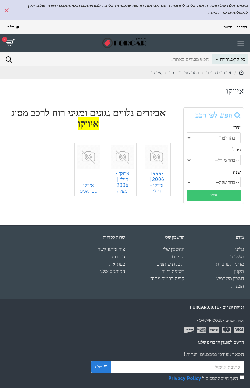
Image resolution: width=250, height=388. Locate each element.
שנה (237, 172)
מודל (236, 150)
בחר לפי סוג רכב (184, 73)
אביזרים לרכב (219, 73)
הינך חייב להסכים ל (203, 378)
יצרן (237, 127)
